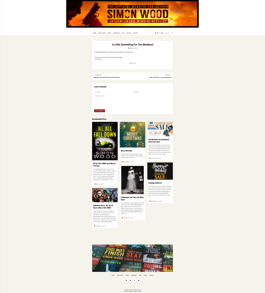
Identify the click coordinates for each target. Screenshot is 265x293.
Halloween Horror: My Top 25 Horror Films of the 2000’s (103, 206)
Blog (123, 33)
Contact (135, 33)
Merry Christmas (126, 150)
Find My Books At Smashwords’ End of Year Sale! (158, 140)
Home (94, 33)
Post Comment (99, 110)
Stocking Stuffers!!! (155, 183)
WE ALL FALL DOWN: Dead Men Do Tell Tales (104, 164)
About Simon (101, 33)
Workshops (116, 33)
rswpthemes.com (137, 291)
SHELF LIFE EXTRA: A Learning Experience (160, 77)
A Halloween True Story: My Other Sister (132, 198)
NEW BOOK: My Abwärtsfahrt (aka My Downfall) (106, 77)
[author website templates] (140, 291)
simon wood (132, 63)
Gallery (128, 33)
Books (109, 33)
